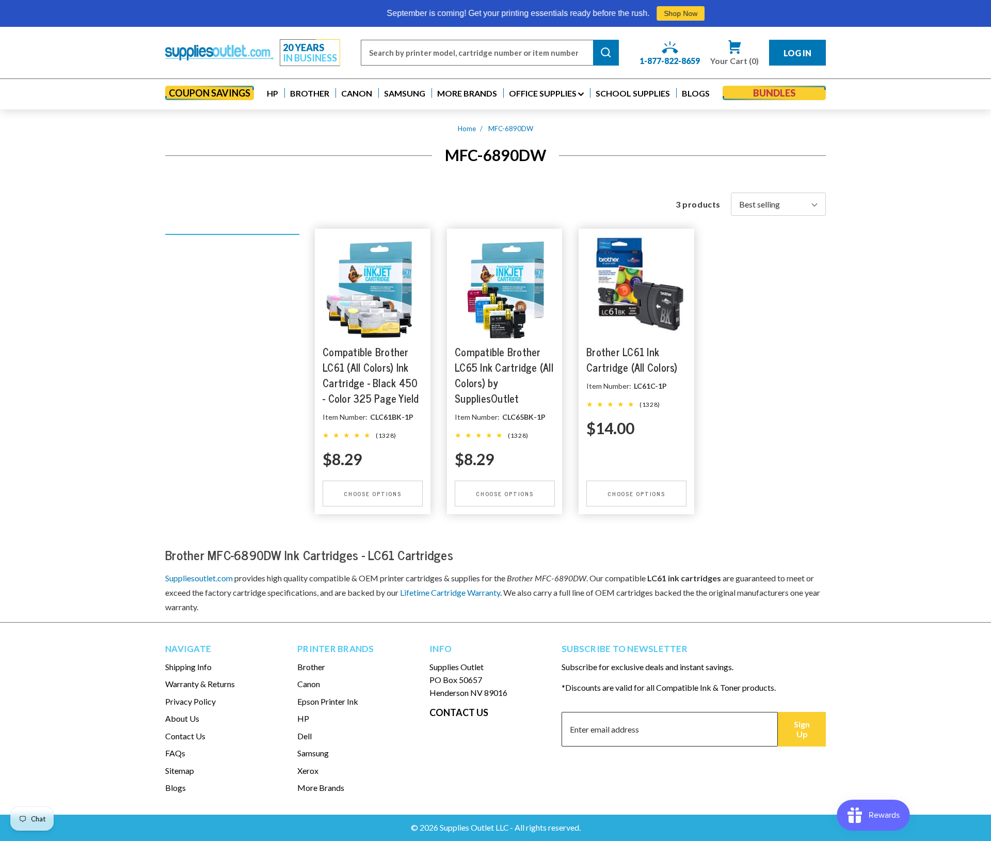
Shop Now (632, 13)
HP (303, 718)
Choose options (373, 493)
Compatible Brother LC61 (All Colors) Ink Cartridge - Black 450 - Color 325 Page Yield (371, 375)
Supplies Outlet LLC (474, 827)
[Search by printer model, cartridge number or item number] (606, 53)
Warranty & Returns (200, 684)
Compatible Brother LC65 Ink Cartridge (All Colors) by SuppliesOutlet (504, 375)
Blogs (175, 787)
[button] (272, 93)
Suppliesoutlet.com (199, 578)
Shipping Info (188, 667)
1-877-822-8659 (670, 61)
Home (467, 128)
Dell (304, 736)
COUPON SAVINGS (209, 93)
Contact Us (185, 736)
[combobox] (477, 53)
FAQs (175, 753)
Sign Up (802, 729)
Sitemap (179, 770)
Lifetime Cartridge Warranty (450, 592)
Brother (311, 667)
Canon (308, 684)
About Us (182, 718)
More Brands (320, 787)
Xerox (307, 770)
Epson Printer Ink (327, 701)
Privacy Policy (190, 701)
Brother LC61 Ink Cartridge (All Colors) (632, 359)
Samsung (313, 753)
